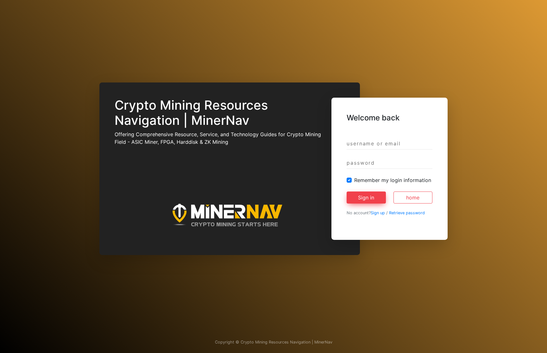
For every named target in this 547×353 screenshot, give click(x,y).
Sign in (366, 197)
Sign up (378, 212)
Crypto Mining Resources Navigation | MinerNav (286, 342)
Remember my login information (392, 180)
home (412, 197)
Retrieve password (407, 212)
